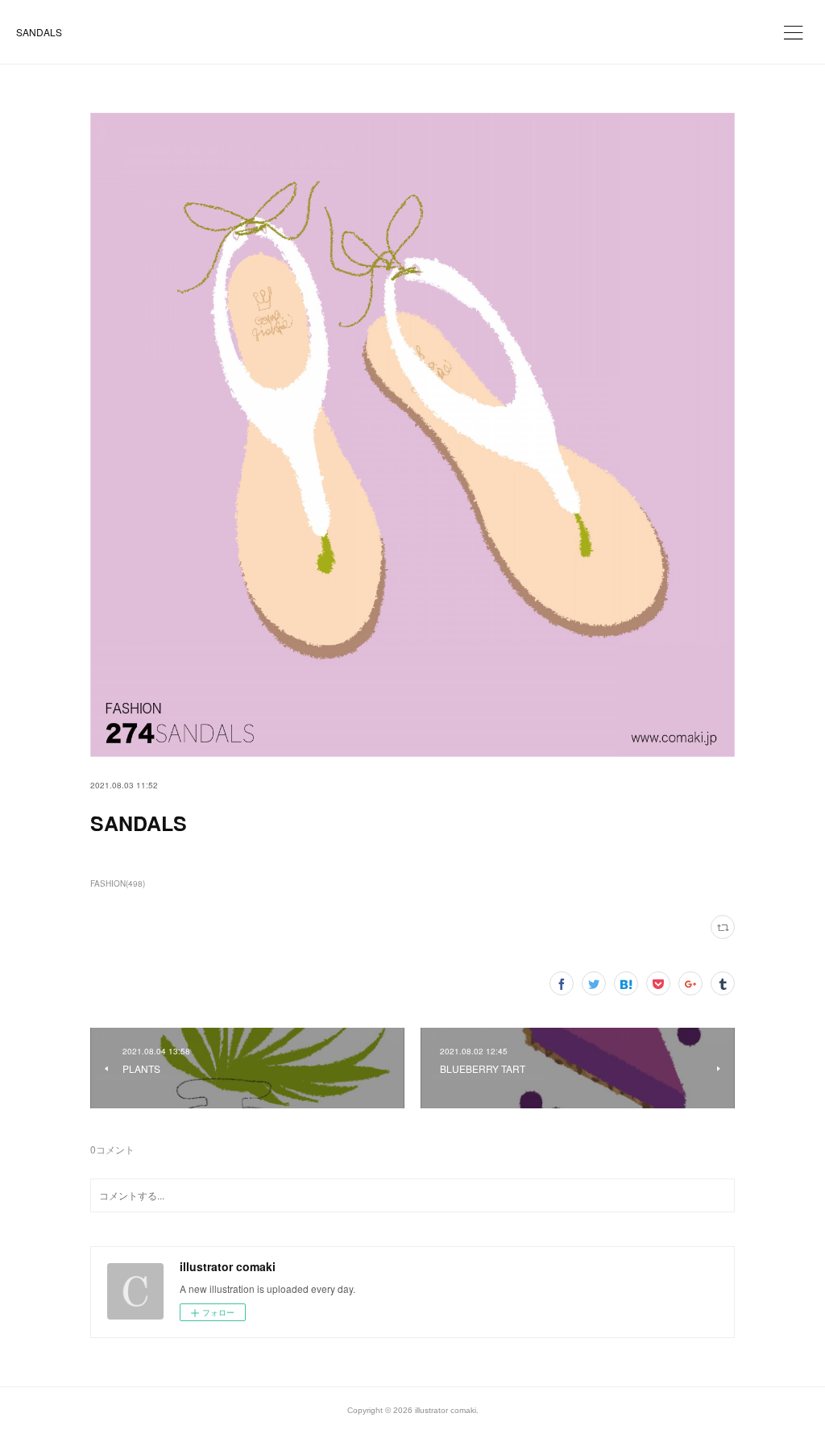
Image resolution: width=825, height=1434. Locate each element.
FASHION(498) (117, 883)
